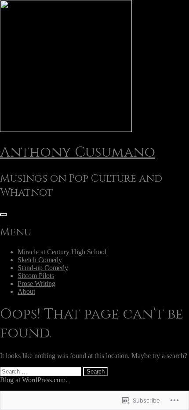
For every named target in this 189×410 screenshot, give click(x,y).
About (26, 291)
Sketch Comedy (40, 260)
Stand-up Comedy (43, 267)
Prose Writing (36, 283)
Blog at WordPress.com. (33, 380)
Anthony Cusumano (77, 152)
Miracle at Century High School (62, 252)
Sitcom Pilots (36, 275)
